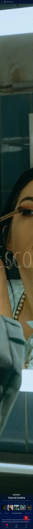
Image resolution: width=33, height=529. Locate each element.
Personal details (17, 513)
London (11, 502)
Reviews (27, 513)
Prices (7, 513)
